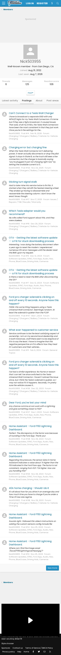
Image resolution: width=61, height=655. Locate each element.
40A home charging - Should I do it (29, 488)
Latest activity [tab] (10, 100)
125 (27, 84)
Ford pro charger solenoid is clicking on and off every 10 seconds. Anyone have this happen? (34, 300)
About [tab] (39, 100)
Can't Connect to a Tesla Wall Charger (31, 113)
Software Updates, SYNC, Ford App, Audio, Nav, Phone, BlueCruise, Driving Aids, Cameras (31, 260)
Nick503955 (14, 133)
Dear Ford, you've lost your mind (27, 402)
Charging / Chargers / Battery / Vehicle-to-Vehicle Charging (33, 137)
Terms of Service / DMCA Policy (39, 648)
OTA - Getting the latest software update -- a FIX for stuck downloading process (33, 239)
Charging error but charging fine (28, 147)
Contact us (18, 648)
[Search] (57, 3)
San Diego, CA (46, 66)
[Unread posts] (52, 3)
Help (19, 651)
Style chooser (7, 643)
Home (26, 651)
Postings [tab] (27, 100)
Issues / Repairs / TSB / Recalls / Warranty (33, 200)
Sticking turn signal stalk (23, 182)
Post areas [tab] (53, 100)
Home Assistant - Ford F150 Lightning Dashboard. (30, 427)
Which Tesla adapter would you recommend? (27, 212)
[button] (4, 3)
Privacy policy (8, 651)
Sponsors (5, 648)
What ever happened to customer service (33, 330)
